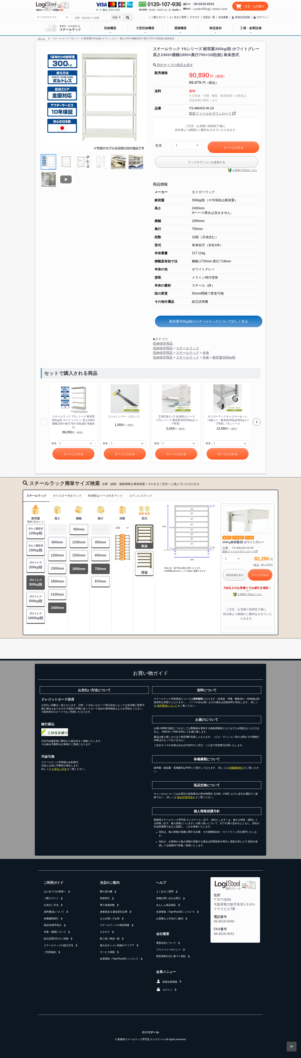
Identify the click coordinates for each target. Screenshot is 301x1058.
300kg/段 (35, 582)
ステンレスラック (140, 495)
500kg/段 (35, 599)
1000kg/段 (35, 616)
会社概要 (223, 17)
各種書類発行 (236, 767)
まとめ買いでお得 (110, 918)
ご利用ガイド (53, 882)
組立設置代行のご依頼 (56, 938)
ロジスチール (150, 1032)
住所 (217, 895)
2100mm (57, 594)
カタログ (194, 17)
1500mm (57, 568)
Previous (44, 422)
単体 (144, 546)
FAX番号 (220, 929)
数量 (158, 145)
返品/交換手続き (186, 797)
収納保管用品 (163, 343)
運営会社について (166, 942)
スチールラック (187, 348)
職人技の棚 (106, 891)
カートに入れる (233, 147)
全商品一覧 (209, 17)
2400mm (57, 607)
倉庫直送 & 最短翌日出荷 (113, 911)
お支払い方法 (59, 769)
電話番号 (220, 917)
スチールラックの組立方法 (58, 945)
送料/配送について (167, 705)
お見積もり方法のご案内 (169, 918)
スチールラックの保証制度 (114, 925)
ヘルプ (161, 882)
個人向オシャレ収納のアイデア (117, 945)
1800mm (57, 581)
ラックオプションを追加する (206, 162)
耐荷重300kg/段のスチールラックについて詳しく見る (208, 321)
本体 (206, 353)
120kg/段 (35, 531)
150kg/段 (35, 548)
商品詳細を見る (234, 575)
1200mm (57, 555)
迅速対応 (105, 898)
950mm (79, 529)
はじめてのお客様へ (55, 891)
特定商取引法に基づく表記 (171, 956)
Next (256, 422)
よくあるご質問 (177, 17)
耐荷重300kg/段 (224, 357)
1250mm (78, 542)
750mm (100, 569)
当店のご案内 (110, 882)
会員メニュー (166, 971)
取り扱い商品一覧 (110, 938)
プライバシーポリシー (168, 949)
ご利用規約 (50, 952)
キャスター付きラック (67, 495)
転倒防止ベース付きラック (105, 495)
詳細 (114, 17)
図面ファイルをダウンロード (210, 113)
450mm (100, 542)
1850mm (78, 569)
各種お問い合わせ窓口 (168, 898)
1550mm (78, 555)
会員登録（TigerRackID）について (119, 958)
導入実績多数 (107, 905)
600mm (100, 555)
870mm (100, 581)
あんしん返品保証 (166, 905)
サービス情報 (107, 952)
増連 (144, 572)
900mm (57, 542)
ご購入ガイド (158, 17)
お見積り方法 (244, 170)
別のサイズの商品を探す (174, 65)
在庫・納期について (55, 931)
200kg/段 (35, 565)
